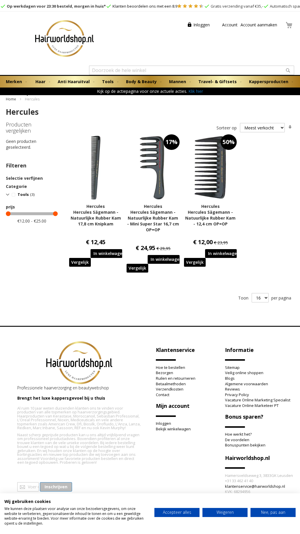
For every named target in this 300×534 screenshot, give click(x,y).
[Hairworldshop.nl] (79, 363)
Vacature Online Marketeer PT (252, 405)
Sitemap (232, 367)
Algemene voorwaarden (246, 383)
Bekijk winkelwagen (173, 429)
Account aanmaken (259, 25)
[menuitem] (15, 82)
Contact (162, 394)
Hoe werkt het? (238, 434)
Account (229, 25)
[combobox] (191, 70)
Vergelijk (80, 262)
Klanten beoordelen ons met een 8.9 (144, 6)
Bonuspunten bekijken (245, 445)
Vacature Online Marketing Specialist (257, 400)
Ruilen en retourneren (175, 378)
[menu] (150, 87)
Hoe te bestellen (170, 367)
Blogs (230, 378)
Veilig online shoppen (244, 372)
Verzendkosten (169, 389)
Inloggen (201, 25)
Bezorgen (164, 372)
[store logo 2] (64, 39)
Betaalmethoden (171, 383)
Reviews (232, 389)
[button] (80, 262)
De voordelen (237, 439)
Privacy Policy (237, 394)
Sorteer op (227, 128)
